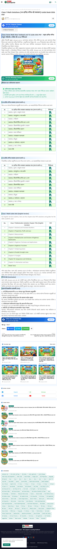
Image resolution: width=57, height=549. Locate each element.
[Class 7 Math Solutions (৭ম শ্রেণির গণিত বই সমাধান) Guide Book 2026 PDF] (4, 453)
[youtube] (26, 537)
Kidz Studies (42, 503)
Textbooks (25, 518)
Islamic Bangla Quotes (23, 498)
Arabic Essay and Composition (8, 476)
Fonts (49, 491)
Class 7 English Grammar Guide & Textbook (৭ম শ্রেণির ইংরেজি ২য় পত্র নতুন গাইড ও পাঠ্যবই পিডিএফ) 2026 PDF (46, 377)
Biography (51, 476)
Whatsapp (26, 328)
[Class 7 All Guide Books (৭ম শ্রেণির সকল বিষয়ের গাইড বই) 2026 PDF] (4, 431)
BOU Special (4, 479)
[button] (55, 2)
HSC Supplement (49, 496)
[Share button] (31, 328)
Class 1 (10, 479)
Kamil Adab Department (40, 501)
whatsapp (43, 392)
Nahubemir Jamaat (50, 508)
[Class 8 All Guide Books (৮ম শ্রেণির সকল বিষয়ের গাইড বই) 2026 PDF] (4, 461)
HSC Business (15, 496)
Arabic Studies (27, 476)
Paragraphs (20, 511)
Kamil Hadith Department (19, 503)
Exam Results (12, 486)
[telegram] (29, 537)
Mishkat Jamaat (33, 508)
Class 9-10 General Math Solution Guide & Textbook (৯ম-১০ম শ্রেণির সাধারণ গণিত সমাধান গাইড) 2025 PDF (32, 407)
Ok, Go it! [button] (6, 544)
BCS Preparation (43, 476)
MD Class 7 (11, 508)
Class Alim (4, 481)
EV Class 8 (52, 484)
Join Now (52, 25)
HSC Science (41, 496)
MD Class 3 (36, 506)
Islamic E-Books (33, 498)
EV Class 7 (45, 484)
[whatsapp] (31, 537)
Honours (32, 493)
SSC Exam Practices (14, 516)
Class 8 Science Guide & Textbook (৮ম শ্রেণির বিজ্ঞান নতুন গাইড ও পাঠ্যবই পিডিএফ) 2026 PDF (29, 438)
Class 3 (20, 479)
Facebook (11, 328)
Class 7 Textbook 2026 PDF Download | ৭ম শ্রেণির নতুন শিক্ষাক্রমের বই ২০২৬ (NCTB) (27, 359)
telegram (16, 392)
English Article (13, 484)
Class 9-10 (51, 479)
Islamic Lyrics (42, 498)
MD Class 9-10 (25, 508)
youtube (43, 395)
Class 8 (45, 479)
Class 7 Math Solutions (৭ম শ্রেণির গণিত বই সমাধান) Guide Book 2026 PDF (25, 453)
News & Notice (5, 511)
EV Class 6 (39, 484)
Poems (33, 511)
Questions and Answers (26, 513)
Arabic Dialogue (41, 474)
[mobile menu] (2, 2)
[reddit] (34, 537)
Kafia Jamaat (13, 501)
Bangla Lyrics (35, 476)
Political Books (39, 511)
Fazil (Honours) (28, 486)
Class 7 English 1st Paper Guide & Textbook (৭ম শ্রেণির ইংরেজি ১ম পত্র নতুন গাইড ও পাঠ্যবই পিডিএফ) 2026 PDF (28, 377)
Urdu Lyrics (31, 518)
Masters (17, 506)
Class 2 (15, 479)
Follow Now (51, 319)
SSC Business (4, 516)
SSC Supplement (39, 516)
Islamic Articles (5, 498)
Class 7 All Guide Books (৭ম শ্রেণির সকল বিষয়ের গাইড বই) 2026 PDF (10, 359)
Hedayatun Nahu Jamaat (23, 493)
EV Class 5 (33, 484)
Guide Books (13, 493)
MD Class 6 (4, 508)
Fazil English (32, 489)
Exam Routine (20, 486)
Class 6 (35, 479)
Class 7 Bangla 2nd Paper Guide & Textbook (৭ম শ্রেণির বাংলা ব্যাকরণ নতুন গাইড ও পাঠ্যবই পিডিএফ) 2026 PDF (10, 377)
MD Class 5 (50, 506)
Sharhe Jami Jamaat (46, 513)
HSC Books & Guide (6, 496)
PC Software (27, 511)
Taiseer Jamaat (18, 518)
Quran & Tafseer (36, 513)
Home (2, 9)
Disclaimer (32, 543)
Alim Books (24, 474)
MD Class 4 (43, 506)
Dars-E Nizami (5, 484)
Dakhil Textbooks (45, 481)
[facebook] (23, 537)
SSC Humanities (23, 516)
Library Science (50, 503)
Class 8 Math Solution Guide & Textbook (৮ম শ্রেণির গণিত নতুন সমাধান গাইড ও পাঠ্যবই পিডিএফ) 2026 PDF (32, 415)
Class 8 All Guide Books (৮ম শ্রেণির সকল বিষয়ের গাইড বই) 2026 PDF (23, 460)
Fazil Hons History (26, 491)
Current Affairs (24, 481)
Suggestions (4, 518)
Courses (17, 481)
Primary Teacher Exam (6, 513)
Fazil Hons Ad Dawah (41, 489)
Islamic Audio (13, 498)
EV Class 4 (26, 484)
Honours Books (39, 493)
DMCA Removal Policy (42, 543)
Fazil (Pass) (35, 486)
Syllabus (11, 518)
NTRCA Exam (13, 511)
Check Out (11, 541)
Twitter (18, 328)
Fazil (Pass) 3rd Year (17, 489)
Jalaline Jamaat (50, 498)
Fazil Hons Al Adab (6, 491)
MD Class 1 (23, 506)
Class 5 (30, 479)
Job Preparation (5, 501)
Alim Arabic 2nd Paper (15, 474)
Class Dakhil (11, 481)
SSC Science (31, 516)
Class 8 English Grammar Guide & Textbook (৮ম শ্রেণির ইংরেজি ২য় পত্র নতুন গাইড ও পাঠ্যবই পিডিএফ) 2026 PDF (32, 446)
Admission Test (5, 474)
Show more (52, 344)
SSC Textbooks (47, 516)
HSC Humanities (33, 496)
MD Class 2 (30, 506)
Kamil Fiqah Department (7, 503)
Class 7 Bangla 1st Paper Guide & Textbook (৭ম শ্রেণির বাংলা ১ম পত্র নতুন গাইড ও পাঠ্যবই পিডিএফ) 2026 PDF (46, 359)
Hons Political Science (49, 493)
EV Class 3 (20, 484)
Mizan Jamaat (41, 508)
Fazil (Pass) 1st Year (44, 486)
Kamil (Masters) (29, 501)
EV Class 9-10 (5, 486)
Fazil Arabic (25, 489)
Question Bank (16, 513)
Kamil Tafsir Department (32, 503)
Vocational (43, 518)
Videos (37, 518)
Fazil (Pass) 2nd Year (6, 489)
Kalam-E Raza (21, 501)
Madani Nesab (11, 506)
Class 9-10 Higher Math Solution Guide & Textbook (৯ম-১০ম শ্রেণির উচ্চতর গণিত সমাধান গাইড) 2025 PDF (32, 422)
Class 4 (25, 479)
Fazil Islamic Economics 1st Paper (39, 491)
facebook (16, 395)
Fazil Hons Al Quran (16, 491)
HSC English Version (24, 496)
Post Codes (47, 511)
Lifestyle (4, 506)
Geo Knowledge (5, 493)
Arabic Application (32, 474)
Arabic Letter (19, 476)
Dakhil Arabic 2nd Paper (34, 481)
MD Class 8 (17, 508)
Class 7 (6, 9)
